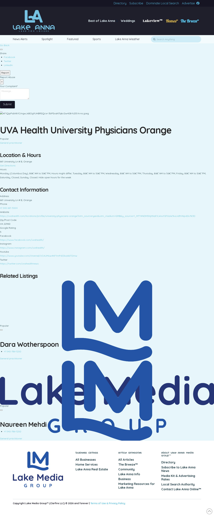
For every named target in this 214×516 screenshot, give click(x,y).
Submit (7, 104)
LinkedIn (8, 65)
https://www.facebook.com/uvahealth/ (22, 239)
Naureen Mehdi (23, 424)
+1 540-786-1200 (12, 351)
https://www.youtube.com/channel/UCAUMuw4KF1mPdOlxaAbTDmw (38, 255)
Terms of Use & (99, 503)
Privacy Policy (117, 503)
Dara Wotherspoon (29, 344)
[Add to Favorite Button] (1, 49)
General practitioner (11, 142)
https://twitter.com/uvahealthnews (19, 263)
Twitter (7, 61)
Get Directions (8, 165)
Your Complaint (9, 86)
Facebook (9, 57)
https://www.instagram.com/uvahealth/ (22, 247)
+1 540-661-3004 (9, 207)
